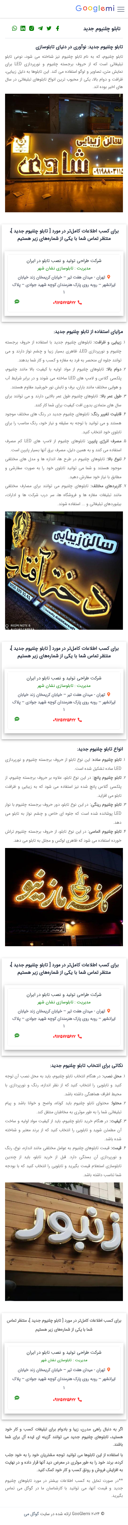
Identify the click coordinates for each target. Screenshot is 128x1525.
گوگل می (31, 1514)
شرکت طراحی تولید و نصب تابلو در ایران (64, 260)
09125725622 (64, 302)
